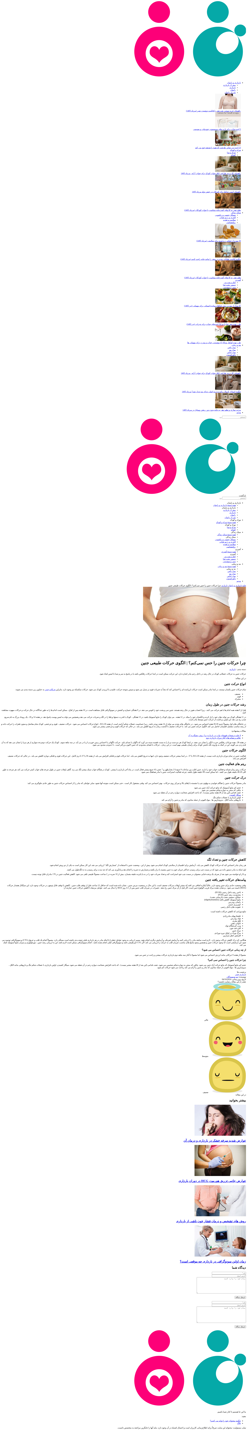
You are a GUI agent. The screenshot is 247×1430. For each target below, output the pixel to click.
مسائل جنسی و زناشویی (225, 215)
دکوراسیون (231, 355)
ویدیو (239, 412)
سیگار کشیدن (235, 795)
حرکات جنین (50, 689)
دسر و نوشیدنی (229, 287)
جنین (237, 974)
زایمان (233, 90)
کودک (233, 155)
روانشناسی (231, 222)
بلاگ (239, 1423)
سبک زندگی (236, 213)
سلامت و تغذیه (229, 220)
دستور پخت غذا (229, 285)
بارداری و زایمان (234, 83)
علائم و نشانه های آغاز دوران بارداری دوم (223, 738)
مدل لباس (231, 352)
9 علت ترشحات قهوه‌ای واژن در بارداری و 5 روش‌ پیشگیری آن (214, 735)
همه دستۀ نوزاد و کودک (226, 522)
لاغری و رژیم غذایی (227, 217)
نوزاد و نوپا (231, 152)
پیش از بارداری (229, 85)
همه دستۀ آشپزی (228, 552)
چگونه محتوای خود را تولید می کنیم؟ (225, 1421)
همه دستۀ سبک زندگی (226, 534)
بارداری (232, 87)
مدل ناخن (231, 347)
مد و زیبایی (236, 345)
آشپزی (238, 280)
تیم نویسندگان (232, 977)
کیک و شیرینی (230, 282)
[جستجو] (221, 417)
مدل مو (232, 350)
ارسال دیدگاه (240, 1297)
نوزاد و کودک (235, 150)
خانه (244, 585)
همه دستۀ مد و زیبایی (227, 566)
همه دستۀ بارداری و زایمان (224, 505)
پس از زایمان (230, 92)
